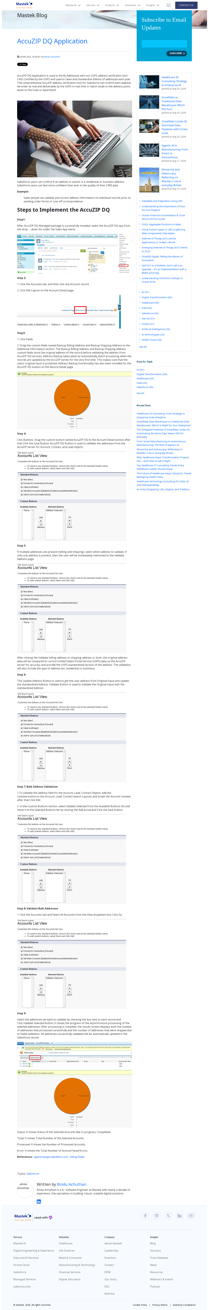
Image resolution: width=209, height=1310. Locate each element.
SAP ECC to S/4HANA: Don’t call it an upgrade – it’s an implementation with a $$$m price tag (164, 269)
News (153, 1265)
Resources (156, 1272)
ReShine (109, 1293)
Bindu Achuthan (52, 56)
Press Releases (159, 1258)
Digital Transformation (157, 297)
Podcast (155, 1286)
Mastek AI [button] (71, 5)
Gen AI (148, 318)
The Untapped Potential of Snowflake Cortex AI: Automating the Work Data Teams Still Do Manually (163, 433)
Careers (109, 1265)
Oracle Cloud (21, 1265)
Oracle (148, 323)
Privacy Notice (160, 1304)
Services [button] (91, 5)
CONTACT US (186, 5)
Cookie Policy (140, 1304)
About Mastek (113, 1243)
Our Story (110, 1279)
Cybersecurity (21, 1286)
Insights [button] (151, 5)
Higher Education (69, 1279)
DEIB (107, 1272)
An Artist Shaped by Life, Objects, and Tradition (163, 489)
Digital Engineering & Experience (33, 1250)
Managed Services (24, 1279)
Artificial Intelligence (156, 329)
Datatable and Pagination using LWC (162, 200)
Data (147, 307)
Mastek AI (19, 1243)
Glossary (155, 1250)
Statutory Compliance (184, 1304)
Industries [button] (131, 5)
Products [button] (110, 5)
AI (145, 292)
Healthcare (150, 302)
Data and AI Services (26, 1258)
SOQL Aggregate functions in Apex (161, 224)
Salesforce (32, 1173)
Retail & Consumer (70, 1258)
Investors (110, 1258)
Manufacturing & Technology (77, 1265)
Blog (153, 1243)
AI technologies (153, 334)
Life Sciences (67, 1250)
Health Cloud (151, 339)
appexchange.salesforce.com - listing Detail (59, 1157)
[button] (168, 5)
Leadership (111, 1250)
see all (143, 346)
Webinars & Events (161, 1279)
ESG (106, 1286)
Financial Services (69, 1272)
